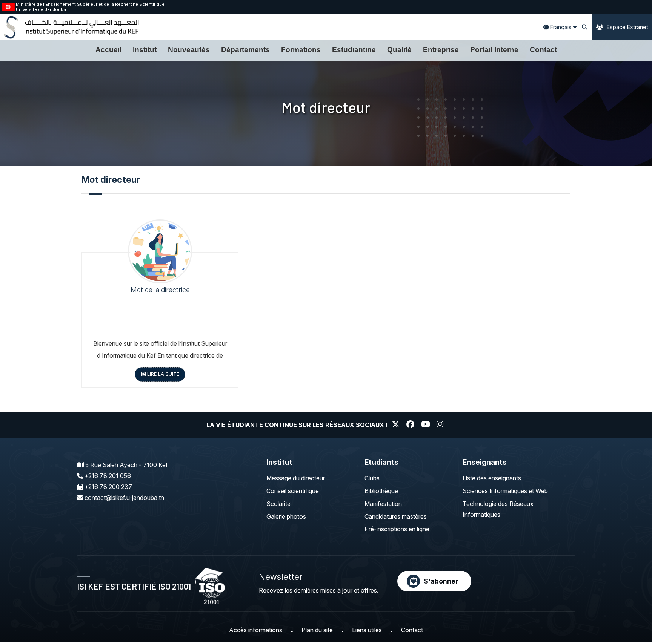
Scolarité (278, 503)
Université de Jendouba (41, 9)
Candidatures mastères (395, 516)
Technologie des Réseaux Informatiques (498, 509)
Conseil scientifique (292, 491)
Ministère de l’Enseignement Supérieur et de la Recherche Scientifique (90, 4)
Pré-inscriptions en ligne (396, 529)
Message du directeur (295, 478)
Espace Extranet (627, 27)
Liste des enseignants (492, 478)
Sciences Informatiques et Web (505, 491)
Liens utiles (367, 630)
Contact (412, 630)
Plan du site (317, 630)
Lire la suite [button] (162, 374)
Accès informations (255, 630)
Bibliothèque (381, 491)
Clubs (372, 478)
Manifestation (383, 503)
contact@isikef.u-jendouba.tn (124, 497)
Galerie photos (286, 516)
